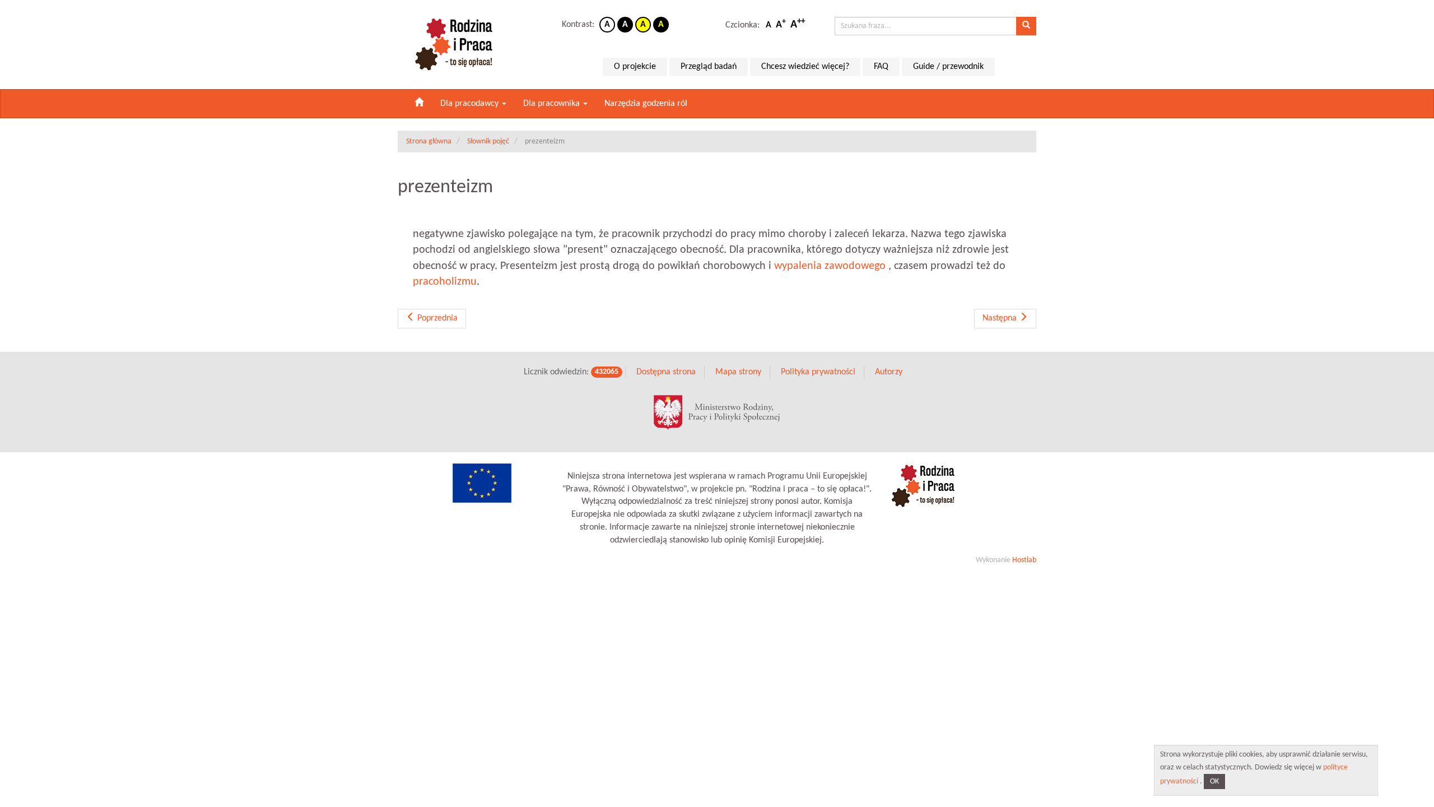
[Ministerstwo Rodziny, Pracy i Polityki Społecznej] (717, 412)
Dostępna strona (666, 372)
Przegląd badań (709, 66)
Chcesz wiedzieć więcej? (805, 66)
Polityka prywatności (818, 372)
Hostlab (1024, 560)
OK (1214, 781)
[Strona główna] (419, 104)
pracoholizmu (445, 281)
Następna (1001, 318)
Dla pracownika (552, 103)
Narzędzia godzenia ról (645, 103)
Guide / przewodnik (948, 66)
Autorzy (888, 372)
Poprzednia (436, 318)
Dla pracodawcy (470, 103)
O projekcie (635, 66)
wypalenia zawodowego (830, 266)
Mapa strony (738, 372)
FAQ (881, 66)
